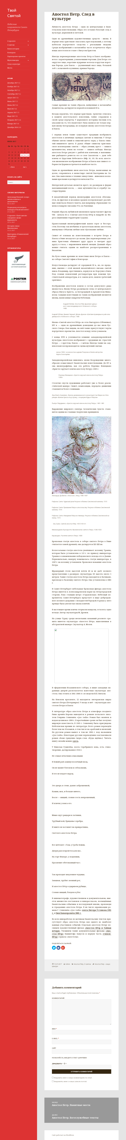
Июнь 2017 (11, 105)
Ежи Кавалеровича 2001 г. (68, 913)
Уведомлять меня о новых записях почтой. (70, 1081)
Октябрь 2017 (12, 90)
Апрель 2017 (12, 112)
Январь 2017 (12, 124)
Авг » (25, 167)
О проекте (11, 41)
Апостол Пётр (78, 964)
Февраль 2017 (12, 120)
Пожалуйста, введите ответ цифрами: (69, 1058)
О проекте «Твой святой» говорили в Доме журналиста (17, 218)
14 (22, 155)
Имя (54, 1029)
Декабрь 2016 (12, 127)
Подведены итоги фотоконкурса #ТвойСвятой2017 (18, 208)
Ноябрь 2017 (12, 87)
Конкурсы (11, 53)
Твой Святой (14, 13)
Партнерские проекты (16, 56)
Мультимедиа (13, 60)
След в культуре (13, 64)
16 (28, 155)
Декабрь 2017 (12, 83)
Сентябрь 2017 (13, 94)
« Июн (12, 167)
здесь (75, 741)
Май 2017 (11, 109)
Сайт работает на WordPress (63, 1135)
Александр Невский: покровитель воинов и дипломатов (18, 199)
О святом (11, 45)
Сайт (54, 1048)
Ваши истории (13, 49)
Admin (67, 964)
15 (25, 155)
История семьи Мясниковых (13, 227)
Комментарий (58, 998)
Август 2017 (11, 98)
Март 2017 (11, 116)
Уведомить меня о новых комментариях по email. (73, 1078)
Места (9, 68)
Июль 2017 (11, 101)
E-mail (55, 1038)
